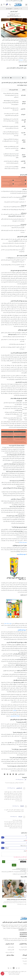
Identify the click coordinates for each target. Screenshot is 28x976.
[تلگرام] (16, 968)
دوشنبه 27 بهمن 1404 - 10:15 (19, 779)
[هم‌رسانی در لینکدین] (13, 774)
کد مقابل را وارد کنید (22, 859)
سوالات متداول (10, 955)
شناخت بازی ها (24, 947)
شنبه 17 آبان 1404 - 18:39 (15, 806)
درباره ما (25, 964)
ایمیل (25, 840)
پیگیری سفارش (11, 947)
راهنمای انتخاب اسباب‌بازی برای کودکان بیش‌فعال (16, 899)
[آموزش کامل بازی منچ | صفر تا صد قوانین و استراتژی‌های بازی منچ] (14, 919)
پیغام (25, 851)
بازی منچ (21, 60)
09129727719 (23, 935)
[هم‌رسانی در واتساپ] (16, 774)
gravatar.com (10, 871)
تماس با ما (25, 961)
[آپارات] (13, 968)
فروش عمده (24, 958)
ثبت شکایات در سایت (9, 952)
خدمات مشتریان (10, 944)
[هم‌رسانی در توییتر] (7, 774)
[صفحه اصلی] (21, 8)
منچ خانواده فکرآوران (22, 630)
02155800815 (23, 936)
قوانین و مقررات (11, 950)
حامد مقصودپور (12, 15)
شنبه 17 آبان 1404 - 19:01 (13, 816)
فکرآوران (14, 710)
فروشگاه (25, 955)
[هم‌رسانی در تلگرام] (10, 774)
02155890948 (23, 933)
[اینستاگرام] (19, 968)
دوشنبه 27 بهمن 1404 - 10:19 (11, 788)
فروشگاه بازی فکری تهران (15, 716)
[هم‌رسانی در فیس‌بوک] (4, 774)
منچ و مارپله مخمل (7, 623)
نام (26, 835)
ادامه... (4, 906)
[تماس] (8, 968)
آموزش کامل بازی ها (10, 16)
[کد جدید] (3, 861)
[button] (25, 893)
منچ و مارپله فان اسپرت (21, 554)
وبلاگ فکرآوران (16, 8)
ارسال (14, 865)
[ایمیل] (11, 968)
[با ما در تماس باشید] (2, 973)
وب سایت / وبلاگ (23, 845)
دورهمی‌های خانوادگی (23, 542)
